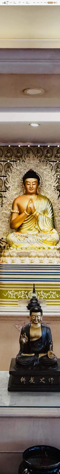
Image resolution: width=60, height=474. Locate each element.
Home (11, 2)
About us (20, 3)
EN (54, 2)
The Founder (14, 3)
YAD (23, 2)
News (38, 2)
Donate (51, 2)
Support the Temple (37, 253)
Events (34, 2)
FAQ (41, 2)
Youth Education (27, 3)
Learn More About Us (23, 253)
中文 (56, 2)
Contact (45, 2)
